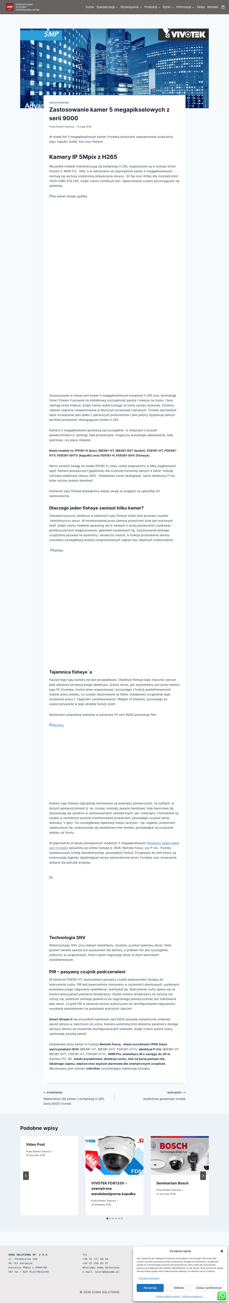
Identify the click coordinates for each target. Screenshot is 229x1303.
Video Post (35, 1144)
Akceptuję (150, 1287)
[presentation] (115, 1155)
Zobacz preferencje (209, 1287)
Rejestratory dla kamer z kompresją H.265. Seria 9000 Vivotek (74, 1098)
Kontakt (212, 7)
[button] (222, 1251)
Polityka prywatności (192, 1296)
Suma (90, 7)
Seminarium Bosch (172, 1183)
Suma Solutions (108, 1267)
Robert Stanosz (65, 126)
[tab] (107, 1218)
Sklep (201, 7)
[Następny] (203, 1175)
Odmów (179, 1287)
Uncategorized (59, 102)
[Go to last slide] (26, 1175)
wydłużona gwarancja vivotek (164, 1096)
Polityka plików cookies (168, 1296)
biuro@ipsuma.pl (107, 1272)
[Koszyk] (223, 7)
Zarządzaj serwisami (148, 1278)
